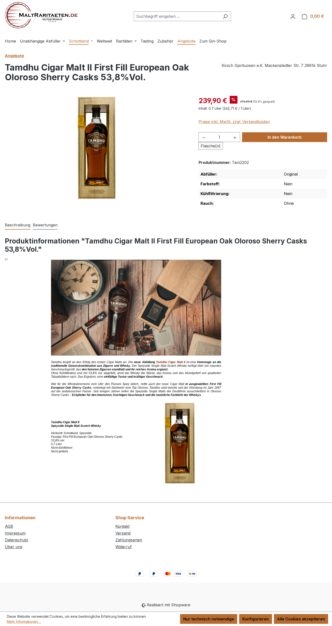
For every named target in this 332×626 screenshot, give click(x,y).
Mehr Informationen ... (24, 621)
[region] (97, 148)
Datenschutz (16, 539)
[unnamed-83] (96, 148)
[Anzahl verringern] (204, 137)
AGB (9, 526)
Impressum (15, 533)
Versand (123, 533)
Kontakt (122, 526)
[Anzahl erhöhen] (235, 137)
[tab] (17, 225)
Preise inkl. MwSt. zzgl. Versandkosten (234, 121)
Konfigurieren (255, 619)
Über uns (13, 546)
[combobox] (177, 16)
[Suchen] (225, 16)
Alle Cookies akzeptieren (301, 619)
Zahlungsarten (128, 539)
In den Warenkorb (285, 137)
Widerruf (123, 546)
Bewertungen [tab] (45, 225)
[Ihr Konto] (293, 16)
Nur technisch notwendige (208, 619)
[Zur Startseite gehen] (41, 15)
